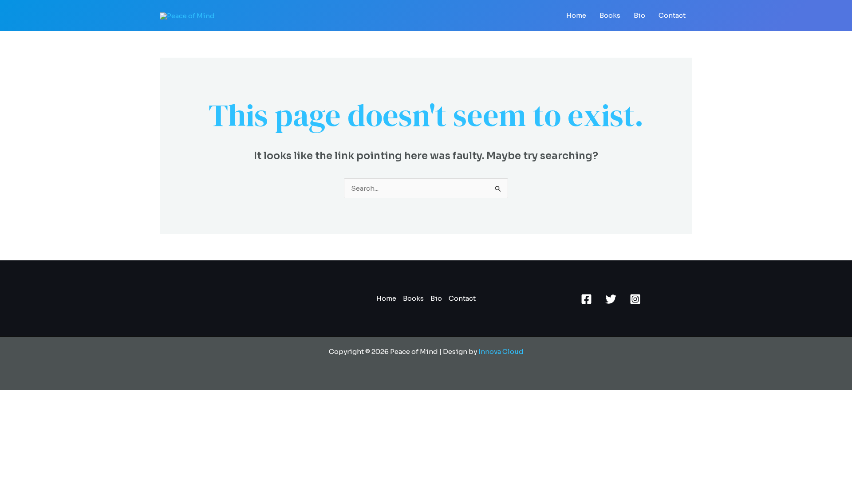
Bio (639, 15)
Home (576, 15)
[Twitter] (610, 299)
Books (610, 15)
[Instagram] (635, 299)
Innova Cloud (501, 351)
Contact (672, 15)
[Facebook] (586, 299)
